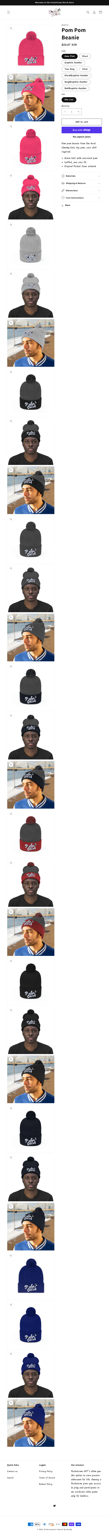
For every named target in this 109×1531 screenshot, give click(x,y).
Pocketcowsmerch (50, 1529)
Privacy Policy (45, 1471)
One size (69, 99)
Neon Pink (70, 56)
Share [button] (67, 205)
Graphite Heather (73, 62)
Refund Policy (45, 1484)
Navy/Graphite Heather (76, 82)
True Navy (70, 69)
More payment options (82, 137)
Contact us (12, 1471)
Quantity (65, 106)
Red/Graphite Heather (75, 88)
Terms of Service (47, 1477)
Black (85, 56)
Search (10, 1477)
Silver (85, 69)
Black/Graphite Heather (76, 75)
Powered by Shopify (64, 1529)
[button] (8, 12)
